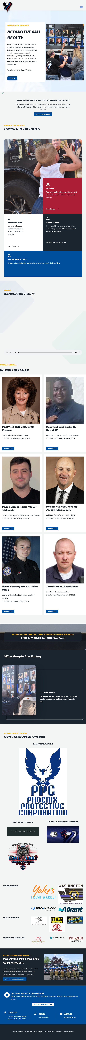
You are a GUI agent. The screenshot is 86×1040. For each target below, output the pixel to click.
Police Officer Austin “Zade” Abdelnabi (19, 508)
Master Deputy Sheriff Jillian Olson (20, 588)
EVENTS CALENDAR (43, 114)
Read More (8, 448)
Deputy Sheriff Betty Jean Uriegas (18, 428)
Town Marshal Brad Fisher (62, 586)
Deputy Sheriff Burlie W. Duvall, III (61, 428)
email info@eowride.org (14, 979)
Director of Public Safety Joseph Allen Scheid (61, 508)
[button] (12, 78)
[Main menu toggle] (81, 7)
